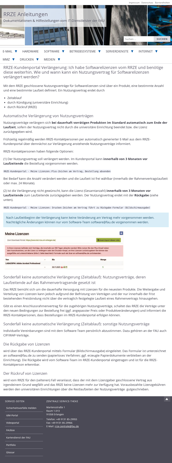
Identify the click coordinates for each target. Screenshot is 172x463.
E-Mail (7, 51)
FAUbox (10, 430)
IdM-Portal (12, 415)
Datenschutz (147, 2)
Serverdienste (117, 51)
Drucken (27, 59)
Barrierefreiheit (162, 2)
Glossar (10, 452)
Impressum (134, 2)
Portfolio (11, 445)
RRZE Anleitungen (25, 14)
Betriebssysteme (83, 51)
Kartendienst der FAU (18, 437)
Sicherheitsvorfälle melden (21, 408)
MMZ (6, 59)
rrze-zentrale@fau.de (67, 426)
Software (51, 51)
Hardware (30, 51)
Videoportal (12, 422)
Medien (49, 59)
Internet (146, 51)
